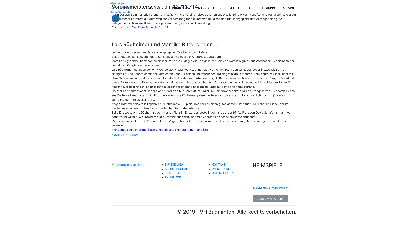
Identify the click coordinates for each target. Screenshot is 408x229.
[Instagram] (125, 18)
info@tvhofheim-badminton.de (270, 187)
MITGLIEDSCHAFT (241, 8)
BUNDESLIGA (181, 8)
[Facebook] (116, 18)
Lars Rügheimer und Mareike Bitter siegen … (165, 44)
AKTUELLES (156, 8)
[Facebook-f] (116, 213)
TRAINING (268, 8)
